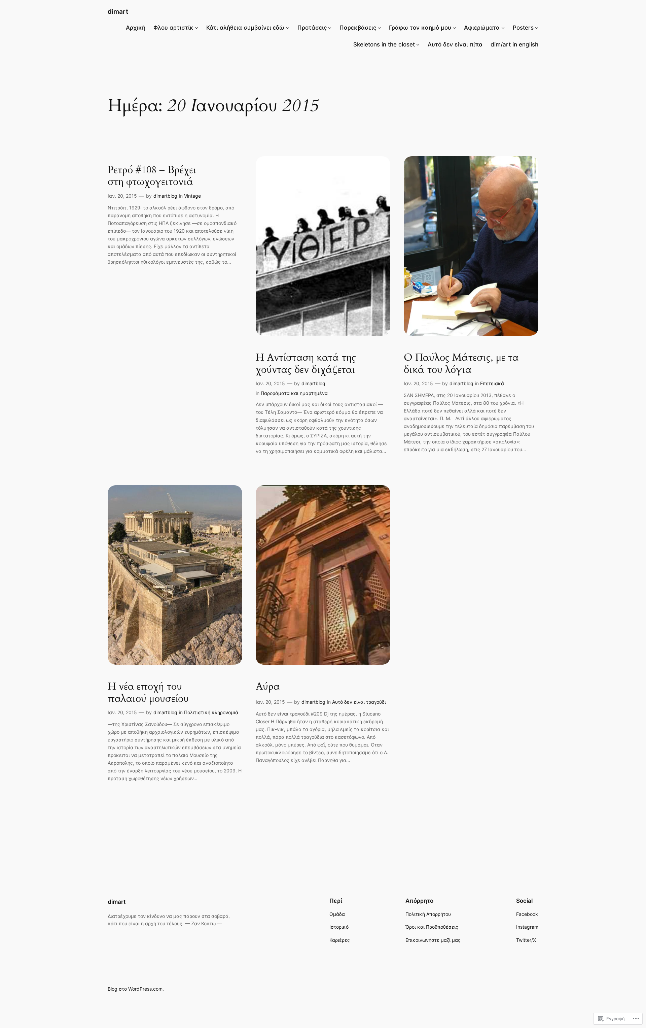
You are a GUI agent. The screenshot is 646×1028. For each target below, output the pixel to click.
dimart (118, 11)
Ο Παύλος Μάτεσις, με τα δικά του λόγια (461, 364)
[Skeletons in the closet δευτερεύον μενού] (418, 44)
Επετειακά (492, 383)
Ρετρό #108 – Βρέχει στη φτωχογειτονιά (152, 176)
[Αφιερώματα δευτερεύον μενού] (503, 27)
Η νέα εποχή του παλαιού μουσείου (148, 693)
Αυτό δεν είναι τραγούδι (359, 702)
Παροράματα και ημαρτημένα (294, 393)
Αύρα (268, 687)
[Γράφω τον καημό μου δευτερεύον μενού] (454, 27)
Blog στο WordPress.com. (136, 989)
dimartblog (165, 196)
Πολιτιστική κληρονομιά (211, 712)
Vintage (192, 196)
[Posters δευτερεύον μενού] (536, 27)
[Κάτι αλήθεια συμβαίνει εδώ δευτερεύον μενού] (287, 27)
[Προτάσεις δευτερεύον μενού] (329, 27)
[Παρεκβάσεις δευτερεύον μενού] (379, 27)
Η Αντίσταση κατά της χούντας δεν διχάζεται (306, 364)
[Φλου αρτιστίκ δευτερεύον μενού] (196, 27)
